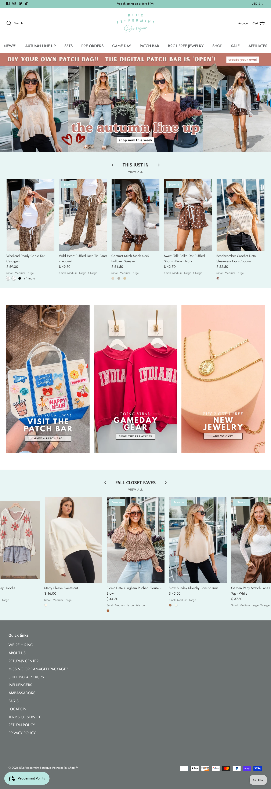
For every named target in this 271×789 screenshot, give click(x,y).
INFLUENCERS (20, 685)
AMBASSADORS (21, 693)
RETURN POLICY (21, 725)
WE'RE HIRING (20, 645)
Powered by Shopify (65, 768)
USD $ (256, 3)
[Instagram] (14, 3)
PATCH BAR (149, 46)
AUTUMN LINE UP (40, 46)
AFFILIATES (257, 46)
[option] (135, 102)
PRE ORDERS (92, 46)
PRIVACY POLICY (22, 733)
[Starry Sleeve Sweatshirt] (73, 540)
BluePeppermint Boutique (35, 768)
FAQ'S (13, 701)
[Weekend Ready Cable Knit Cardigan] (30, 215)
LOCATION (17, 709)
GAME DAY (121, 46)
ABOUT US (17, 653)
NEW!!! (10, 46)
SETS (68, 46)
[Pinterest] (20, 3)
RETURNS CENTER (23, 661)
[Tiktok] (26, 3)
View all (135, 172)
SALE (235, 46)
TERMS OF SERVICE (24, 717)
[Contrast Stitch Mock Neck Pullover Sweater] (135, 215)
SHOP (217, 46)
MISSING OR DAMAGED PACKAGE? (38, 669)
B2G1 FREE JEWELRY (186, 46)
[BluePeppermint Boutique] (135, 23)
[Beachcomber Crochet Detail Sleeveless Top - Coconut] (240, 215)
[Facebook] (8, 3)
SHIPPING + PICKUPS (26, 677)
